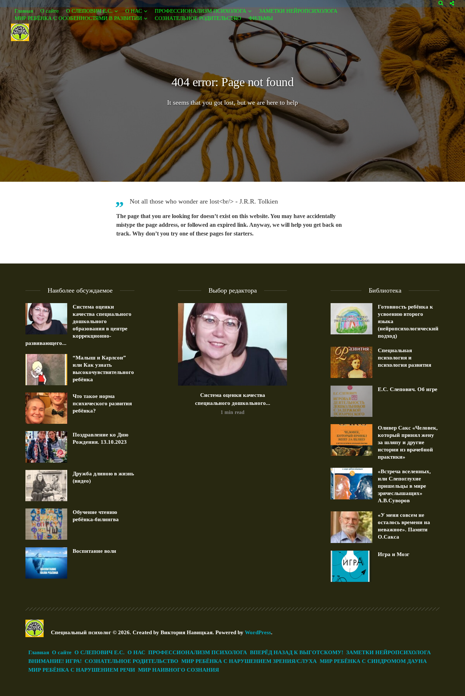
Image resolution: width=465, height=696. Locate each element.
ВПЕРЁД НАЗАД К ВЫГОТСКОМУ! (296, 652)
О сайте (49, 11)
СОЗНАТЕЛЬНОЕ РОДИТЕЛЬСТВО (198, 18)
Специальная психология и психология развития (404, 357)
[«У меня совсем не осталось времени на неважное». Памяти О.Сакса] (351, 527)
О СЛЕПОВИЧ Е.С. (89, 11)
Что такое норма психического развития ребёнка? (102, 403)
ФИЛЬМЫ (260, 18)
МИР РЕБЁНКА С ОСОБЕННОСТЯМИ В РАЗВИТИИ (78, 18)
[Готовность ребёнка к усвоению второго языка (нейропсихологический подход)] (351, 318)
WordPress (258, 632)
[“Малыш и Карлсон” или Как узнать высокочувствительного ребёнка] (46, 369)
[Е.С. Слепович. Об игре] (351, 401)
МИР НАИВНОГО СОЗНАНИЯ (178, 670)
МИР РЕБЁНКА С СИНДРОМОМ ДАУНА (373, 661)
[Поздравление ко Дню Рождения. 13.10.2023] (46, 446)
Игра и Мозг (393, 554)
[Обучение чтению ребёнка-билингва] (46, 524)
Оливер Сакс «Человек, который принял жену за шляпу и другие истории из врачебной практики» (408, 442)
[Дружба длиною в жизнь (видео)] (46, 485)
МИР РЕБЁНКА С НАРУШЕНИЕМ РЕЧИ (81, 670)
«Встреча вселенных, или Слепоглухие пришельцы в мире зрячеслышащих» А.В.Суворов (404, 485)
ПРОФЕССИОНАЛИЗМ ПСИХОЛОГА (200, 11)
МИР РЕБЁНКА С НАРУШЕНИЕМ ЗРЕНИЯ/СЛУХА (249, 661)
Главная (24, 11)
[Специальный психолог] (20, 32)
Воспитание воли (94, 551)
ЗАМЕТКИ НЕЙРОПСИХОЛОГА (298, 11)
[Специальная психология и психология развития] (351, 362)
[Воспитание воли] (46, 563)
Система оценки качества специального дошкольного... (232, 399)
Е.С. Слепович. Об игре (407, 389)
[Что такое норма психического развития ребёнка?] (46, 408)
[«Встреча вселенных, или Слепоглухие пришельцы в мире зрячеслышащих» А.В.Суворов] (351, 483)
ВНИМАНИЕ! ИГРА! (55, 661)
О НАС (133, 11)
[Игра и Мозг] (351, 566)
